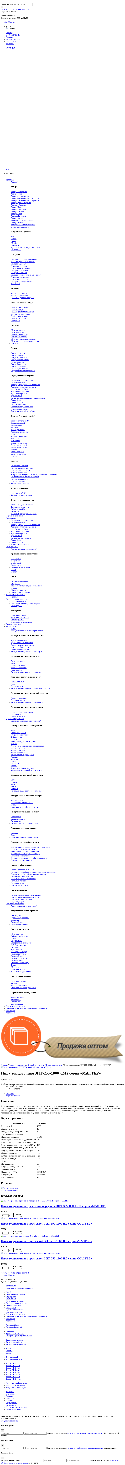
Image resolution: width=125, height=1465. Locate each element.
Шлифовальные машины (21, 943)
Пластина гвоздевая (19, 404)
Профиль (14, 597)
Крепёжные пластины (20, 391)
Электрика (10, 1011)
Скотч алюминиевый (19, 581)
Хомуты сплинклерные (20, 470)
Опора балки (16, 400)
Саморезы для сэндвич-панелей (24, 259)
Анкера (15, 182)
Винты (13, 239)
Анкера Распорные (19, 192)
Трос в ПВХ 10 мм (13, 1379)
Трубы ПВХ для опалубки (22, 505)
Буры (13, 663)
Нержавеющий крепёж (15, 516)
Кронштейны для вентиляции (24, 549)
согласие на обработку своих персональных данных (85, 1433)
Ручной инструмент (15, 719)
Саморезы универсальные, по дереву (26, 275)
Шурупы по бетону (19, 337)
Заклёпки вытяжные (19, 293)
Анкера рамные (17, 218)
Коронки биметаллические (22, 712)
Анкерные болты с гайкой (22, 220)
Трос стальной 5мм (14, 1359)
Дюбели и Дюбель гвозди (22, 298)
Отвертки (15, 763)
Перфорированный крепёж (23, 371)
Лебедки (14, 833)
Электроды (16, 606)
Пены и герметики (13, 624)
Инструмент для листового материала (27, 791)
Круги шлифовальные (20, 647)
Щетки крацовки (18, 716)
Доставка (10, 37)
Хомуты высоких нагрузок (22, 468)
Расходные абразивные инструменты (27, 631)
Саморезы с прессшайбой (21, 279)
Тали (13, 835)
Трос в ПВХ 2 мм (13, 1366)
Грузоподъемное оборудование (24, 823)
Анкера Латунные (18, 216)
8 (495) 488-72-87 (8, 9)
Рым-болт (15, 438)
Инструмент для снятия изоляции (25, 851)
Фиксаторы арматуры (20, 507)
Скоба (13, 570)
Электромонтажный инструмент (25, 837)
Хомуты (15, 456)
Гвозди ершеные (17, 355)
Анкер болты (16, 194)
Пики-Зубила (16, 670)
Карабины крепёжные (20, 432)
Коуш (13, 434)
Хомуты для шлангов (19, 479)
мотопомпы (16, 1002)
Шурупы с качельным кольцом (23, 339)
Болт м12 (9, 1348)
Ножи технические (19, 885)
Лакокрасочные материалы (17, 1006)
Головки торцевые (18, 733)
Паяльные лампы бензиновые (23, 879)
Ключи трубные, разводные (22, 755)
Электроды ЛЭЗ (17, 620)
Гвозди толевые (17, 362)
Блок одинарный (18, 423)
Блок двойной (16, 425)
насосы (14, 983)
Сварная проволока (19, 601)
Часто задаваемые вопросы (17, 1407)
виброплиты (16, 1000)
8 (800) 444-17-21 (23, 9)
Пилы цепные (16, 960)
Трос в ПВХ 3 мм (13, 1368)
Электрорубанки (18, 969)
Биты (13, 730)
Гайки (13, 241)
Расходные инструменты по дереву (26, 672)
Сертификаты (11, 1403)
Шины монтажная (18, 590)
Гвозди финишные (18, 364)
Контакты (10, 44)
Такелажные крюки (19, 447)
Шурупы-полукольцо (19, 334)
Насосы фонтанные (19, 985)
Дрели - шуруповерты (20, 918)
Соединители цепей (19, 445)
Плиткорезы (16, 817)
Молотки (14, 759)
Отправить (33, 1463)
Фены (13, 965)
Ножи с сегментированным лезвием (26, 895)
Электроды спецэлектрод (21, 622)
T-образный (16, 561)
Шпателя (14, 789)
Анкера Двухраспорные (21, 203)
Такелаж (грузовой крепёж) (23, 411)
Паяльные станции (18, 881)
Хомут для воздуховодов (16, 1387)
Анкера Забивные (18, 205)
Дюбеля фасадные (18, 318)
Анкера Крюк (16, 214)
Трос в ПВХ (11, 1363)
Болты (13, 236)
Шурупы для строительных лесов (25, 341)
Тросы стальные (17, 452)
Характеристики (13, 1096)
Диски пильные (17, 682)
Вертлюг (14, 427)
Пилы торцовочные (19, 958)
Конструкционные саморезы (23, 262)
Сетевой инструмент (20, 924)
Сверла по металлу (18, 714)
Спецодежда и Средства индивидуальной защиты (26, 1008)
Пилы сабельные (18, 922)
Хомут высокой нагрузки (16, 1383)
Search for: (5, 4)
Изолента (15, 739)
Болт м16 (9, 1353)
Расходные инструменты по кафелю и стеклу (30, 688)
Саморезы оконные (19, 273)
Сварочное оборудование (17, 599)
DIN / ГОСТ (11, 41)
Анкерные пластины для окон (23, 387)
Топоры (14, 766)
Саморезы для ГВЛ (18, 264)
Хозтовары (10, 1013)
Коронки (14, 684)
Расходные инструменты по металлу (27, 702)
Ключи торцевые (18, 752)
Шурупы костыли (18, 330)
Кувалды (14, 757)
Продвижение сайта (9, 1421)
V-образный (16, 563)
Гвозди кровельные (19, 357)
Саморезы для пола (19, 266)
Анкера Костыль (18, 211)
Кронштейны (16, 396)
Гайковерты (16, 915)
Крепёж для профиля (19, 389)
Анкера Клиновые (18, 209)
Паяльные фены (17, 883)
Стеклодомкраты (18, 819)
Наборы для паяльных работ (22, 870)
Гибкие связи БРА (18, 509)
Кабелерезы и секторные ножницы (25, 854)
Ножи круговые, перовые (21, 899)
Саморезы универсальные (21, 281)
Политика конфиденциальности (19, 1288)
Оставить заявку (110, 1448)
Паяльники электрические (22, 876)
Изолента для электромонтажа (23, 849)
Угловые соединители (20, 409)
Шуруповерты (17, 934)
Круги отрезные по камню (22, 643)
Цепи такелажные (18, 454)
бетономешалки (17, 997)
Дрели (13, 938)
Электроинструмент (15, 904)
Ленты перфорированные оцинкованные (28, 398)
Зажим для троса (18, 430)
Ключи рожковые (18, 750)
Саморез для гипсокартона (22, 268)
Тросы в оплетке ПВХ (20, 421)
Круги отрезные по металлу (22, 645)
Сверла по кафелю (18, 700)
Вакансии (10, 1398)
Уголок (14, 588)
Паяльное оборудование (21, 860)
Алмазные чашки (18, 661)
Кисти (13, 784)
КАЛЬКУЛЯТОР (13, 39)
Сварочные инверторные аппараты (25, 603)
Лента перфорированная (21, 538)
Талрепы (14, 449)
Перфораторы (16, 941)
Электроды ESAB (18, 615)
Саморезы (16, 250)
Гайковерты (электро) (20, 936)
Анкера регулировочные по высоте (25, 385)
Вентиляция (12, 547)
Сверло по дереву (18, 686)
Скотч (14, 572)
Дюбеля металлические (20, 314)
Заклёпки (15, 284)
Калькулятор (11, 1405)
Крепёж (10, 180)
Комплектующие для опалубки (23, 514)
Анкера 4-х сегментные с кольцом (25, 198)
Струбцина (15, 584)
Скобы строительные (19, 368)
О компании (11, 1394)
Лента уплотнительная (20, 567)
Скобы (13, 805)
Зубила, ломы (16, 737)
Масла (13, 629)
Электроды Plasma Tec (20, 617)
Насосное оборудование (21, 971)
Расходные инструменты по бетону (26, 651)
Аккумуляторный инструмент (24, 906)
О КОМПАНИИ (13, 35)
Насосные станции (18, 981)
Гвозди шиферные (18, 366)
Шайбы (14, 243)
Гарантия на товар (13, 1409)
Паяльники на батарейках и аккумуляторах (29, 874)
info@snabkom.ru (8, 22)
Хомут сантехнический (15, 1385)
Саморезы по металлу (20, 277)
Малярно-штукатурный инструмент (26, 770)
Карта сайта (11, 1286)
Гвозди (14, 343)
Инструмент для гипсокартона (23, 741)
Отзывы (9, 1400)
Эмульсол (15, 511)
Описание (10, 1094)
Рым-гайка (15, 441)
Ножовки (15, 761)
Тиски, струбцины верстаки (22, 768)
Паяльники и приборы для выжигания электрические (33, 872)
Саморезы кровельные (20, 270)
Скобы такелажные (19, 443)
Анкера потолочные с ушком (23, 225)
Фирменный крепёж (20, 483)
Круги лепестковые (19, 640)
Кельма (14, 782)
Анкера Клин (16, 207)
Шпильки (15, 245)
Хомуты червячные (19, 472)
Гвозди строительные (20, 360)
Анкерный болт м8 (14, 1327)
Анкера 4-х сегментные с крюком (25, 200)
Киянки (14, 744)
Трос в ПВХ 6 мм (13, 1374)
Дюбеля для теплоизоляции (22, 312)
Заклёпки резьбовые (19, 295)
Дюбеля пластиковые (19, 316)
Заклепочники (17, 800)
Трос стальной (12, 1357)
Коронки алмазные (18, 698)
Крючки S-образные (19, 436)
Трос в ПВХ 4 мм (13, 1370)
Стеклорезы (16, 821)
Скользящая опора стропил (22, 380)
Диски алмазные (18, 665)
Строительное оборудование (23, 988)
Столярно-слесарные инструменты (26, 721)
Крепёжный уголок (19, 393)
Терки (13, 786)
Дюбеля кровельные (19, 307)
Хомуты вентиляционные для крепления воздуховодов (34, 474)
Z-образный (16, 565)
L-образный (16, 559)
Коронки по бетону (19, 668)
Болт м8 (9, 1351)
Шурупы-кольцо (17, 332)
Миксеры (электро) (19, 952)
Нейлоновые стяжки (19, 466)
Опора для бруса (18, 402)
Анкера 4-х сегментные (20, 196)
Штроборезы (16, 967)
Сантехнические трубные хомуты (25, 477)
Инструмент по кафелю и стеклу (25, 807)
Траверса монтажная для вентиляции (26, 586)
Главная (9, 33)
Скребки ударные (18, 901)
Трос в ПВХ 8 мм (13, 1377)
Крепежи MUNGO (18, 493)
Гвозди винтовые (18, 353)
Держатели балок (18, 382)
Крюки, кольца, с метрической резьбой (27, 247)
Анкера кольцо (17, 222)
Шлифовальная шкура (20, 649)
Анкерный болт (12, 1325)
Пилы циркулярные (19, 954)
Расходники (11, 626)
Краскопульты (16, 949)
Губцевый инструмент (20, 735)
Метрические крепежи (21, 227)
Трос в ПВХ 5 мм (13, 1372)
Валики (14, 780)
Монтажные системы (15, 595)
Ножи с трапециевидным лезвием (25, 897)
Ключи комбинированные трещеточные (27, 746)
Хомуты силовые (18, 481)
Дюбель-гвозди (17, 309)
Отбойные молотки (19, 945)
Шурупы (15, 321)
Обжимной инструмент (20, 856)
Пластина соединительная (22, 407)
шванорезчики (17, 1004)
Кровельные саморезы (15, 1334)
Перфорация (12, 518)
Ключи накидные (18, 748)
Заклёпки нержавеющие (16, 1344)
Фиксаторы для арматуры (22, 495)
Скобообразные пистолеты (22, 803)
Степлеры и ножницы (20, 963)
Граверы (14, 947)
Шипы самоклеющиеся (20, 592)
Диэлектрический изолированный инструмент (30, 847)
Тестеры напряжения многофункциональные (29, 858)
